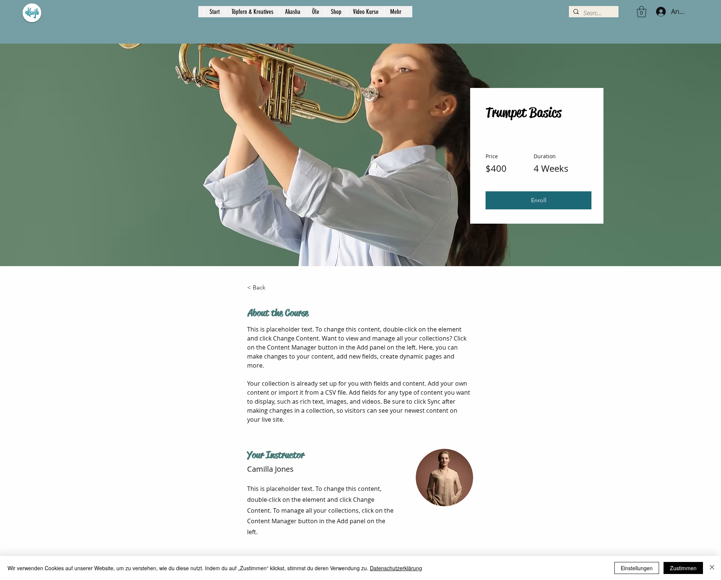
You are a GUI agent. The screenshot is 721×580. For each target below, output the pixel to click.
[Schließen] (711, 568)
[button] (641, 11)
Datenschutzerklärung (396, 568)
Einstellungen (637, 568)
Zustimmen (683, 568)
